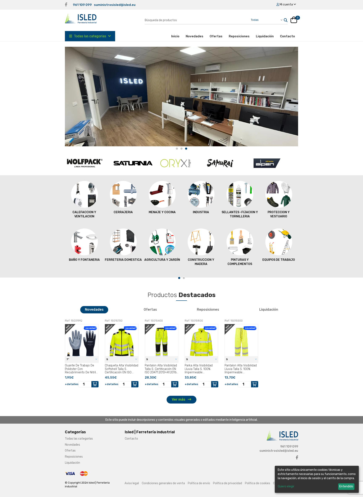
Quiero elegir (286, 486)
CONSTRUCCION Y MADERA (201, 262)
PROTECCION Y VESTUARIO (279, 214)
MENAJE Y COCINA (162, 212)
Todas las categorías (90, 36)
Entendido (346, 486)
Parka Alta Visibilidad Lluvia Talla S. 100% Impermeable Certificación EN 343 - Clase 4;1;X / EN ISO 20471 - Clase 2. (199, 369)
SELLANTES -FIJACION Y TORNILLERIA (240, 214)
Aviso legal (132, 483)
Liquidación (265, 36)
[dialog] (317, 479)
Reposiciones (239, 36)
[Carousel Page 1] (176, 148)
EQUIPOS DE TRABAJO (278, 260)
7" (68, 359)
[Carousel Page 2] (181, 148)
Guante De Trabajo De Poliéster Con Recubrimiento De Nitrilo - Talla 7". (81, 369)
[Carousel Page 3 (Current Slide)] (186, 148)
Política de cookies (257, 483)
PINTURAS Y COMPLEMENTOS (240, 262)
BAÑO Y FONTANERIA (84, 260)
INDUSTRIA (201, 212)
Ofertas (216, 36)
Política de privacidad (227, 483)
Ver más (179, 399)
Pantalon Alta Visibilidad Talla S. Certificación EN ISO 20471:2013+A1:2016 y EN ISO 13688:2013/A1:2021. (161, 369)
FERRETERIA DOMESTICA (123, 260)
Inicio (177, 36)
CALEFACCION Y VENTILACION (84, 214)
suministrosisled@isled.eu (114, 5)
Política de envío (199, 483)
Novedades (194, 36)
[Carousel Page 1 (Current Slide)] (179, 277)
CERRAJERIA (123, 212)
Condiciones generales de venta (163, 483)
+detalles (71, 384)
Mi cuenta (286, 4)
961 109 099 (82, 5)
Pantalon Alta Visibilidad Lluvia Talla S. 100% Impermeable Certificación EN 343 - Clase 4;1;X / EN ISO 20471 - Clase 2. (241, 369)
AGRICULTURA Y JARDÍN (162, 260)
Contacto (287, 36)
